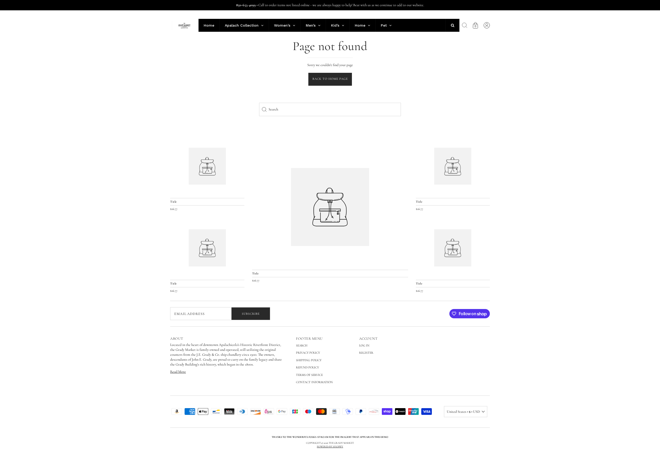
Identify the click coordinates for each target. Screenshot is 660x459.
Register (366, 352)
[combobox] (330, 109)
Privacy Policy (308, 352)
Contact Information (314, 382)
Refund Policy (307, 367)
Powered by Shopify (330, 446)
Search (301, 345)
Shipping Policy (308, 360)
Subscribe (251, 313)
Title (255, 273)
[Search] (464, 25)
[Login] (486, 25)
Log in (364, 345)
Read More (178, 371)
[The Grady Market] (330, 207)
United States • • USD (463, 411)
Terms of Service (309, 375)
